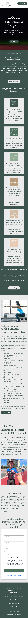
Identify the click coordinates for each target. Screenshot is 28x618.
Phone (6, 546)
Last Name (6, 540)
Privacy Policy (10, 575)
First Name (6, 534)
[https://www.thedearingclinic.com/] (7, 4)
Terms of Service (17, 575)
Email (6, 551)
